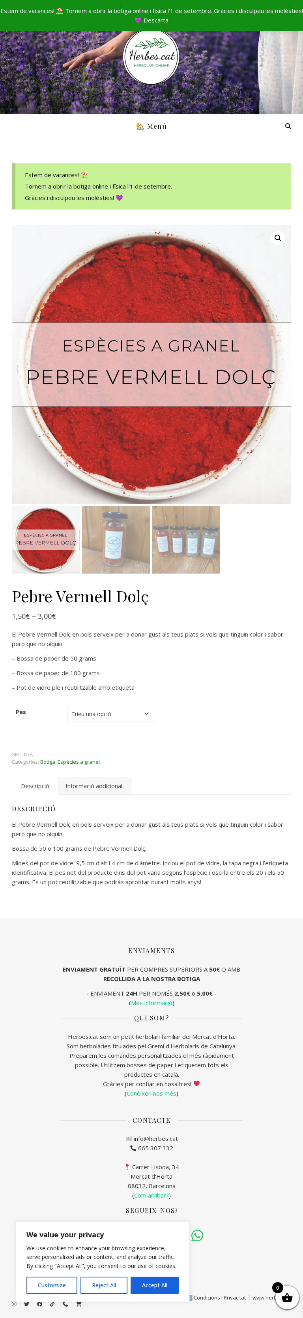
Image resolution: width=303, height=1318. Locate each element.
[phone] (66, 1304)
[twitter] (27, 1304)
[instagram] (14, 1304)
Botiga (47, 761)
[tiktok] (53, 1304)
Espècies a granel (79, 761)
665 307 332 (155, 1148)
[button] (278, 238)
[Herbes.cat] (151, 56)
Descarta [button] (156, 20)
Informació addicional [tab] (93, 786)
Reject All (104, 1285)
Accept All (154, 1285)
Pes (21, 712)
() (151, 1195)
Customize (52, 1285)
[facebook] (40, 1304)
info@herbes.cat (156, 1138)
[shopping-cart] (79, 1304)
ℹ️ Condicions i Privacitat (216, 1297)
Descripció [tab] (35, 786)
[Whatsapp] (197, 1235)
